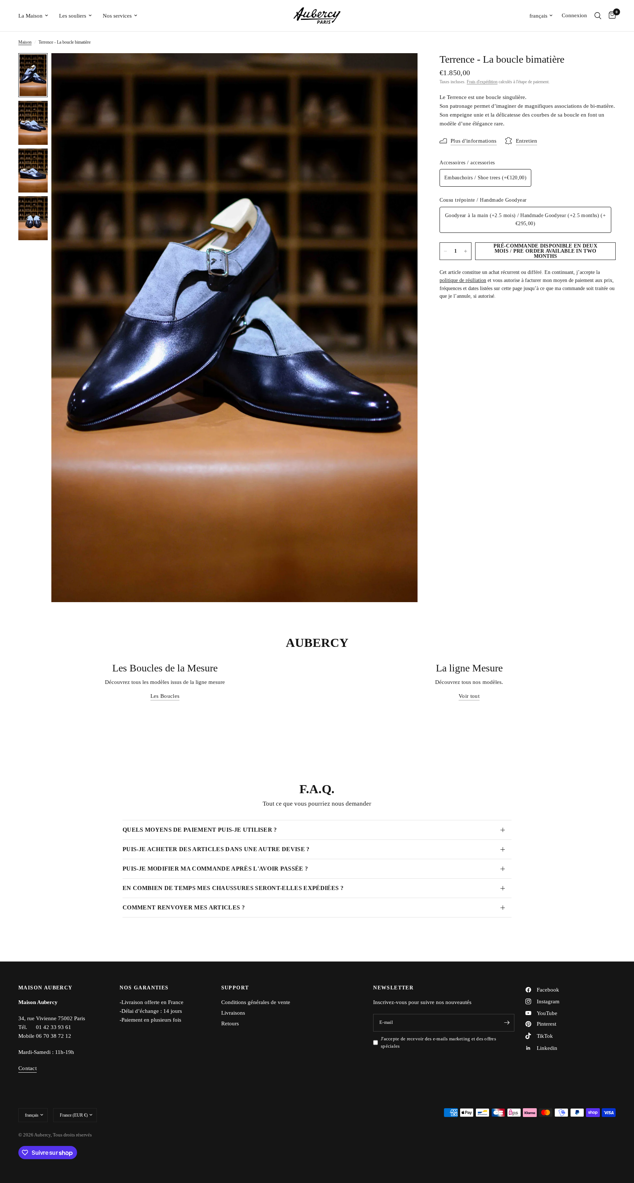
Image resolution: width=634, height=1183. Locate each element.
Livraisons (233, 1013)
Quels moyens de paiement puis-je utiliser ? (200, 830)
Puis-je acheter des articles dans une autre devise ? (216, 849)
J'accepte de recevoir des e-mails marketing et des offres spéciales (438, 1042)
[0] (610, 15)
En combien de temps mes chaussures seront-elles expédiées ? (233, 888)
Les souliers (72, 16)
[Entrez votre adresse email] (507, 1023)
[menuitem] (36, 16)
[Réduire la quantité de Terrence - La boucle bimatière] (445, 251)
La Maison (30, 16)
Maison (25, 42)
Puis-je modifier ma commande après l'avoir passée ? (215, 868)
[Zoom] (402, 69)
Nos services (117, 16)
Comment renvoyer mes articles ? (184, 907)
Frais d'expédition (482, 81)
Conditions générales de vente (255, 1002)
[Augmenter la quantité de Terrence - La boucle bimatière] (465, 251)
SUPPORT (235, 987)
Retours (230, 1023)
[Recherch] (598, 15)
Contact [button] (27, 1068)
